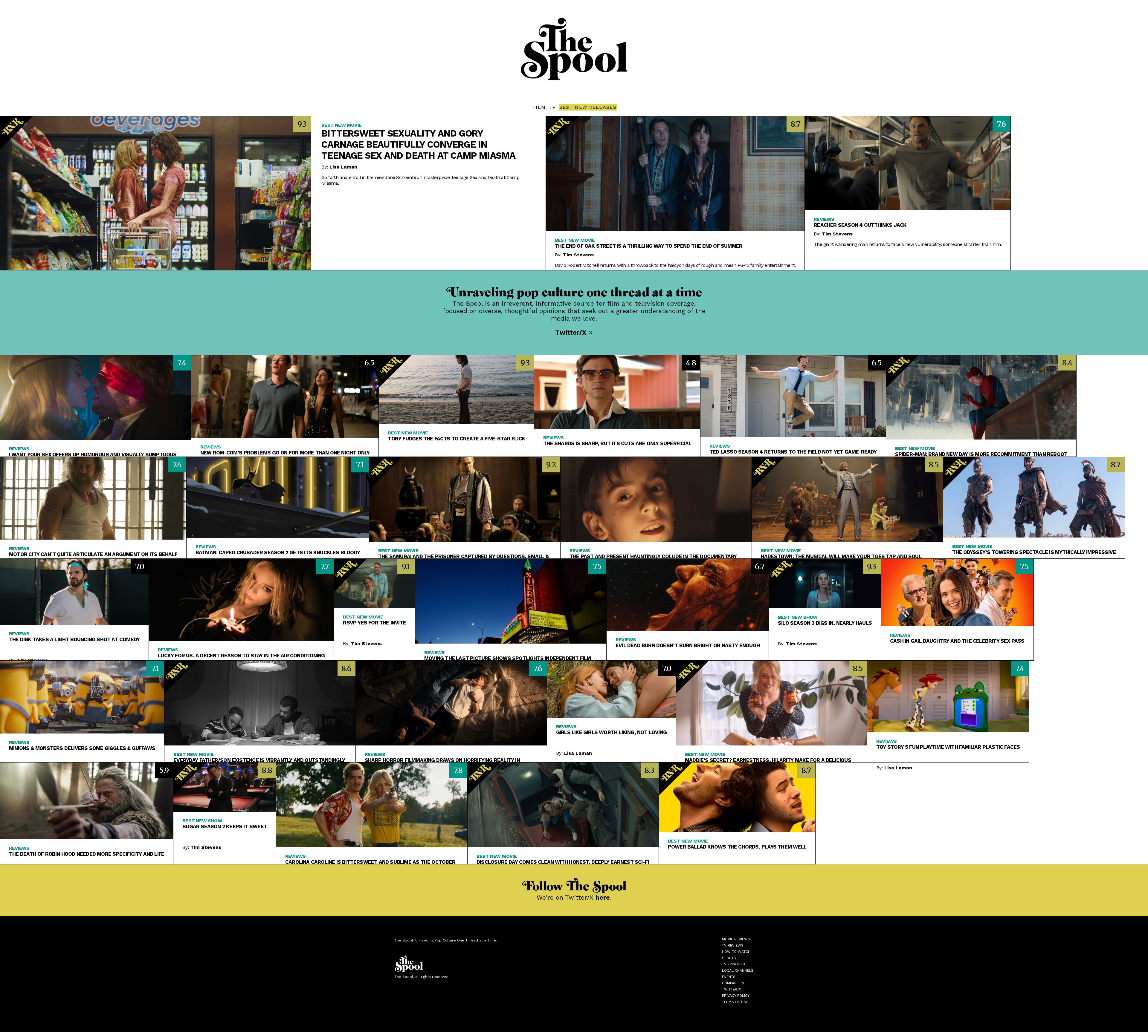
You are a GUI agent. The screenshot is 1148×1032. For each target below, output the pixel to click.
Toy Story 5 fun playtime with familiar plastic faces (948, 747)
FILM (539, 107)
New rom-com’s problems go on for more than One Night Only (285, 453)
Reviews (824, 219)
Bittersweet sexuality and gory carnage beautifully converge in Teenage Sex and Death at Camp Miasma (418, 144)
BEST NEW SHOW (798, 617)
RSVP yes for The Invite (374, 623)
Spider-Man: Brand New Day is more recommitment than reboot (981, 454)
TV (552, 107)
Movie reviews (736, 939)
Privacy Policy (735, 995)
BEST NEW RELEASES (587, 107)
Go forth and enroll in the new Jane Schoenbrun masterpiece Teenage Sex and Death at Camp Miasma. (420, 180)
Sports (729, 958)
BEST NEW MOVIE (341, 125)
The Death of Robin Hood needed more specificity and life (86, 854)
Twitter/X (571, 332)
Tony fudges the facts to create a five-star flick (456, 439)
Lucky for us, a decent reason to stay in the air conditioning (241, 656)
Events (728, 977)
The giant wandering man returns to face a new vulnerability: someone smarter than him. (908, 244)
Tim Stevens (578, 255)
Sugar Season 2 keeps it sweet (224, 826)
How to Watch (736, 951)
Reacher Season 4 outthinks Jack (860, 225)
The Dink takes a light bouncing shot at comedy (74, 639)
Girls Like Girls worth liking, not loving (611, 732)
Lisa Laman (343, 167)
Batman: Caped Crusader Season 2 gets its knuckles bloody (278, 552)
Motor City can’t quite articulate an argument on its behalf (93, 554)
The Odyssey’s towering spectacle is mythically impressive (1034, 552)
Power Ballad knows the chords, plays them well (737, 847)
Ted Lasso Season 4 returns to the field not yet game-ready (793, 452)
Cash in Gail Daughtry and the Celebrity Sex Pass (957, 641)
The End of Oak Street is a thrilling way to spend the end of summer (648, 246)
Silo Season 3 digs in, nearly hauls (825, 623)
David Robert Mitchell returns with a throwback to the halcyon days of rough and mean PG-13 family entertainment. (675, 265)
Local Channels (737, 970)
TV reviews (733, 945)
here (603, 897)
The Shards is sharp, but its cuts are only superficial (617, 443)
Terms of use (735, 1002)
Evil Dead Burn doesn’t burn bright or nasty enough (688, 645)
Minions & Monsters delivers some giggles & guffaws (82, 748)
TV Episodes (733, 964)
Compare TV (733, 983)
